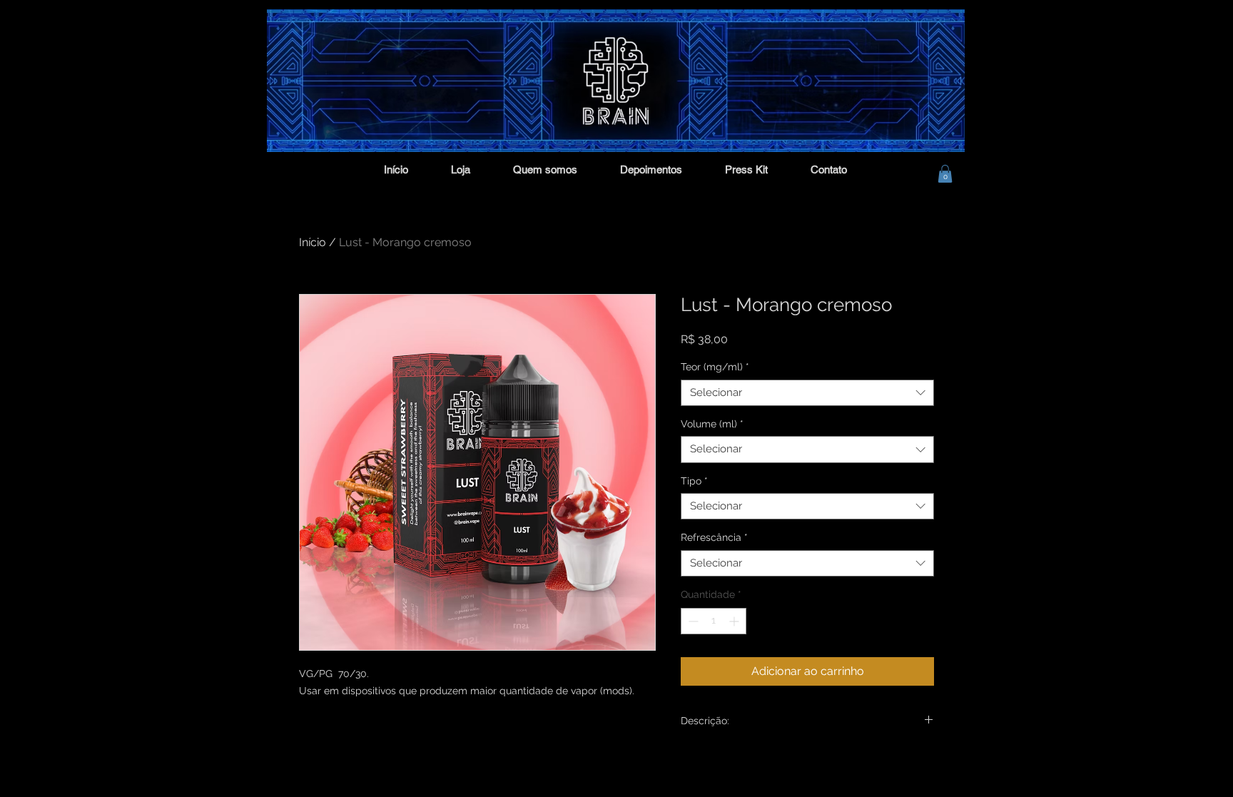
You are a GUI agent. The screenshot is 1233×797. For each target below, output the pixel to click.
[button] (945, 174)
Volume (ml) (712, 424)
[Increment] (735, 621)
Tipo (694, 481)
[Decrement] (692, 621)
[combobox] (807, 393)
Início (312, 242)
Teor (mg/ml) (715, 366)
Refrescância (714, 537)
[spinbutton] (713, 621)
